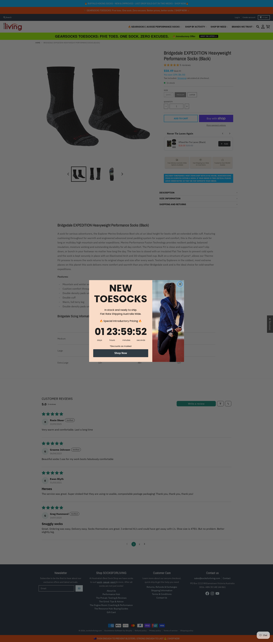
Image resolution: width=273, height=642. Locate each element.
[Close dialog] (180, 284)
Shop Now (120, 353)
